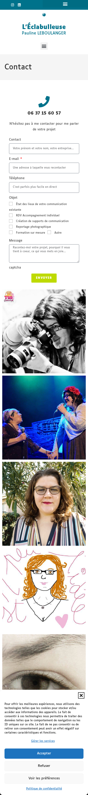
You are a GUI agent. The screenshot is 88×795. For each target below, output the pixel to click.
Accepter (44, 753)
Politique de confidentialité (44, 789)
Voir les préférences (44, 778)
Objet (13, 197)
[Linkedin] (19, 5)
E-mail (14, 159)
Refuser (44, 766)
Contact (15, 139)
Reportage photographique (33, 227)
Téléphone (17, 178)
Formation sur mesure (30, 233)
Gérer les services (43, 741)
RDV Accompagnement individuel (38, 215)
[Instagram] (12, 5)
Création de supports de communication (42, 221)
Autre (58, 233)
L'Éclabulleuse (44, 27)
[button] (81, 695)
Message (15, 240)
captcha (15, 267)
